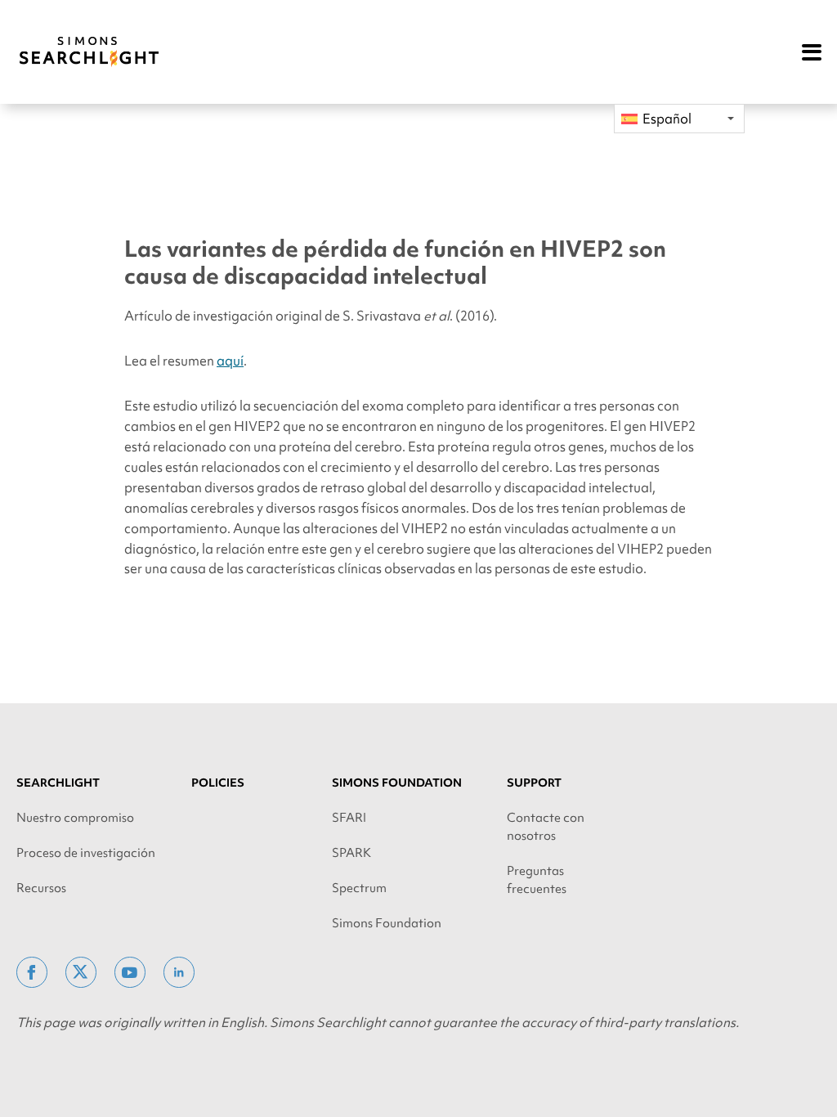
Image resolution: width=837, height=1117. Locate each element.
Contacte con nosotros (545, 827)
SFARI (349, 818)
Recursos (41, 888)
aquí (230, 361)
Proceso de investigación (85, 853)
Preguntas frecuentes (536, 880)
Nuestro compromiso (75, 818)
